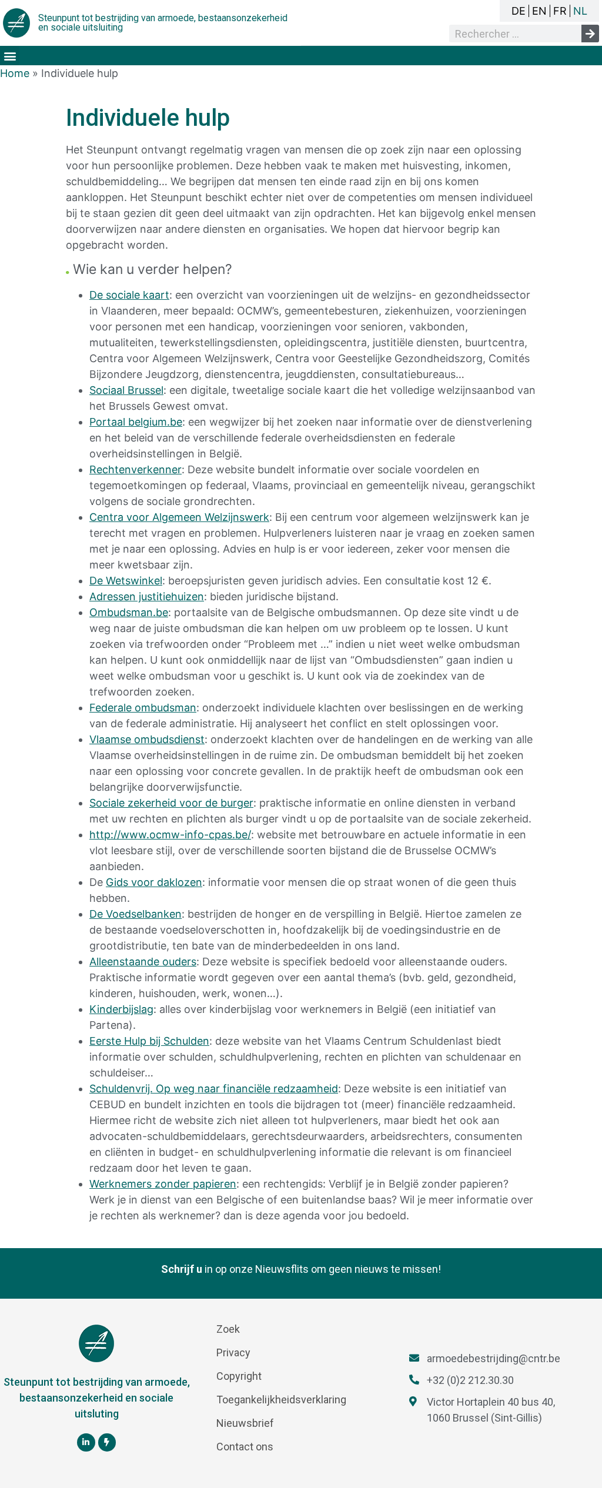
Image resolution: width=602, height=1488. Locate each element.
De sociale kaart (129, 295)
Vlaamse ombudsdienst (147, 739)
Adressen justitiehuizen (146, 596)
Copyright (239, 1376)
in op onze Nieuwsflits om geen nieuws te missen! (301, 1269)
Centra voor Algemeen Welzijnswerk (179, 517)
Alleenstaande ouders (142, 961)
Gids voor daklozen (154, 882)
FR (560, 11)
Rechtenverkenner (135, 469)
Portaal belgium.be (135, 422)
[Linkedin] (86, 1442)
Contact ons (244, 1446)
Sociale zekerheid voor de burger (171, 803)
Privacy (233, 1352)
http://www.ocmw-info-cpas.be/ (170, 834)
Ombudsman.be (128, 612)
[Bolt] (107, 1442)
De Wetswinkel (125, 580)
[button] (9, 55)
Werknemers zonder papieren (162, 1184)
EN (539, 11)
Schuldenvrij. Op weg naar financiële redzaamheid (213, 1088)
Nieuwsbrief (245, 1423)
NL (580, 11)
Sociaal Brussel (126, 390)
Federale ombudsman (142, 707)
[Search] (590, 33)
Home (14, 73)
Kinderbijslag (121, 1009)
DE (518, 11)
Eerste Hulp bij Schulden (149, 1041)
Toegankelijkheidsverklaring (281, 1399)
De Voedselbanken (135, 914)
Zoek (228, 1329)
